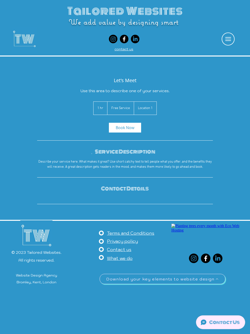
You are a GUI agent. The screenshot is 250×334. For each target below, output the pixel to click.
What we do (120, 258)
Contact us (119, 249)
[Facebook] (124, 39)
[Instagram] (113, 39)
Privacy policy (122, 241)
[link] (125, 128)
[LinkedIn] (135, 39)
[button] (228, 39)
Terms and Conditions (130, 233)
